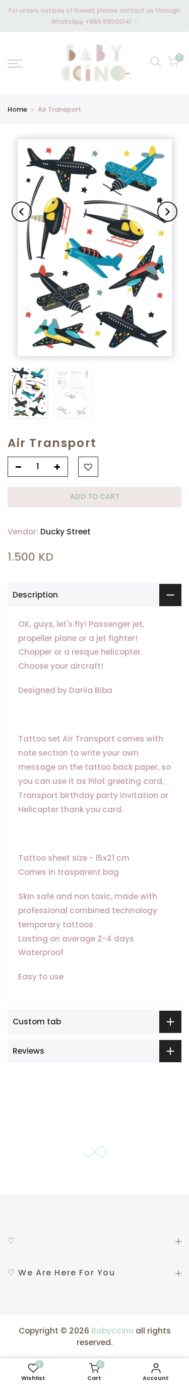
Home (17, 109)
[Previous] (22, 212)
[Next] (167, 212)
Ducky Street (65, 531)
